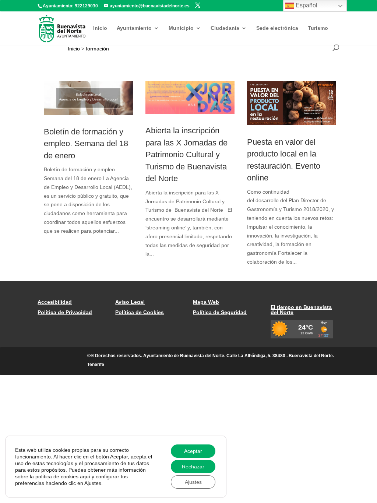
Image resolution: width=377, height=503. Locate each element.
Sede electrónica (277, 28)
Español (305, 5)
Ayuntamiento (134, 28)
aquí (85, 476)
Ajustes (193, 482)
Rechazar (193, 466)
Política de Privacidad (65, 312)
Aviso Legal (130, 302)
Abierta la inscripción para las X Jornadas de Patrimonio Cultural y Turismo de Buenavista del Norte (186, 154)
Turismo (318, 28)
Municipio (181, 28)
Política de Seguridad (220, 312)
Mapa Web (206, 302)
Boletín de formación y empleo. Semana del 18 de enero (86, 143)
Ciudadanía (225, 28)
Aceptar (193, 451)
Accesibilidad (55, 302)
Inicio (100, 28)
